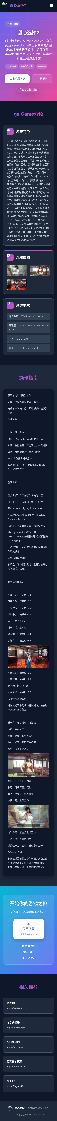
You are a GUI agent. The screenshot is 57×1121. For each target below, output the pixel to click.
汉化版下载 (19, 78)
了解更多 (42, 78)
